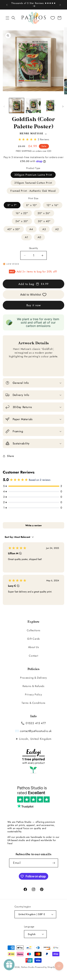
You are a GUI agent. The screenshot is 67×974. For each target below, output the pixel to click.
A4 (31, 229)
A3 (44, 229)
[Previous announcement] (7, 5)
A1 (26, 237)
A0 (39, 237)
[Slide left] (4, 106)
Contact (33, 656)
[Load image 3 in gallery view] (50, 105)
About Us (33, 647)
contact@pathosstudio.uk (36, 731)
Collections (33, 630)
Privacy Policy (33, 694)
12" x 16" (53, 205)
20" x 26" (44, 213)
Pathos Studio (28, 967)
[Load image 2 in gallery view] (33, 105)
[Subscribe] (54, 863)
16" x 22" (22, 213)
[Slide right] (63, 106)
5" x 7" (12, 205)
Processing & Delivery (33, 678)
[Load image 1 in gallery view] (16, 105)
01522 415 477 (36, 723)
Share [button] (10, 456)
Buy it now (33, 305)
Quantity (33, 248)
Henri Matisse (32, 133)
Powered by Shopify (45, 967)
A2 (57, 229)
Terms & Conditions (33, 703)
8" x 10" (31, 205)
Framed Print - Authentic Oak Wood (33, 191)
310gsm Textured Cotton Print (33, 183)
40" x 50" (13, 229)
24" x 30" (21, 221)
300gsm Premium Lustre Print (33, 175)
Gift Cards (33, 639)
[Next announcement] (60, 5)
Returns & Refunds (33, 686)
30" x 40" (44, 221)
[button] (7, 18)
